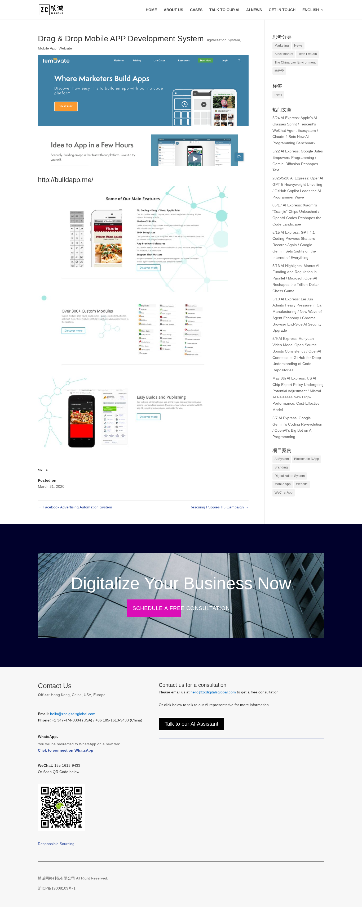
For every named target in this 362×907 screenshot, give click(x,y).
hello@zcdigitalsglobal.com (72, 714)
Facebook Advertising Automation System (75, 507)
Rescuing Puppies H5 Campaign (219, 507)
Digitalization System (222, 40)
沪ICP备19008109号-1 (57, 888)
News (298, 45)
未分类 (279, 71)
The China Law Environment (295, 62)
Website (65, 48)
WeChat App (284, 492)
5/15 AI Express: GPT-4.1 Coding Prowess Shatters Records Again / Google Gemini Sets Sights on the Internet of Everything (294, 245)
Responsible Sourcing (56, 844)
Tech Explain (307, 54)
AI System (282, 459)
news (278, 94)
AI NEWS (254, 10)
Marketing (282, 45)
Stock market (284, 54)
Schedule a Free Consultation (181, 608)
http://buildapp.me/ (65, 180)
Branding (281, 467)
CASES (196, 10)
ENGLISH (310, 10)
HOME (151, 10)
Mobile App (47, 48)
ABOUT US (173, 10)
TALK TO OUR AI (224, 10)
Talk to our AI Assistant (191, 724)
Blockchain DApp (306, 459)
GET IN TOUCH (282, 10)
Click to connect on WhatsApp (65, 750)
